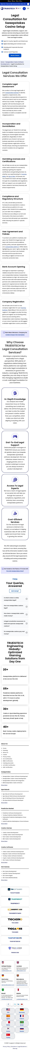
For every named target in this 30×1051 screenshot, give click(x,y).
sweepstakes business (12, 93)
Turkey (8, 1037)
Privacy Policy (6, 1046)
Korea (8, 1031)
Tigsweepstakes (15, 913)
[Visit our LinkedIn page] (18, 1004)
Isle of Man (12, 176)
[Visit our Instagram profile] (11, 1004)
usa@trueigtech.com (7, 970)
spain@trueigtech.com (22, 985)
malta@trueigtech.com (22, 999)
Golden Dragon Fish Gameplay (15, 335)
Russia (22, 1031)
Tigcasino (15, 923)
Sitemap (15, 1048)
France (22, 1018)
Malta (4, 176)
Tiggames (15, 932)
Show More (4, 785)
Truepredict (15, 903)
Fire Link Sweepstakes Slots (14, 571)
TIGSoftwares (15, 893)
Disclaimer (14, 1046)
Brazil (21, 1025)
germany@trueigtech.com (8, 985)
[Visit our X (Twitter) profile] (15, 1004)
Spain (8, 1019)
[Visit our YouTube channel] (21, 1004)
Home (2, 62)
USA (8, 1012)
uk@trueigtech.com (21, 970)
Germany (22, 1012)
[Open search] (24, 8)
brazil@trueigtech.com (7, 999)
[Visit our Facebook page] (8, 1004)
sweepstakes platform (12, 247)
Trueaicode (15, 952)
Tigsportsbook (15, 941)
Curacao (23, 174)
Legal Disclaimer (22, 1046)
